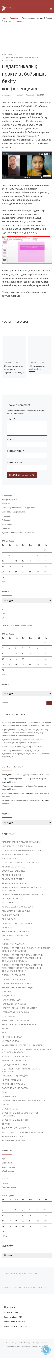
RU (3, 613)
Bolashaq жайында (13, 870)
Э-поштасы (15, 451)
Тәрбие (6, 1124)
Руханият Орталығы (13, 1084)
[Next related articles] (49, 329)
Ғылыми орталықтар (13, 975)
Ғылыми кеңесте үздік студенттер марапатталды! (23, 746)
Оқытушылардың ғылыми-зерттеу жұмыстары (21, 1070)
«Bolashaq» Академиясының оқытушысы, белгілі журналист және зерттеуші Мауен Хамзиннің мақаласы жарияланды (26, 753)
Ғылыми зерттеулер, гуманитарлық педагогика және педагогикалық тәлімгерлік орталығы (22, 958)
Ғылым (6, 939)
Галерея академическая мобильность (18, 625)
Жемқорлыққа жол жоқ (15, 1012)
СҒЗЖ (5, 1092)
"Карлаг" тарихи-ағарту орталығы (21, 842)
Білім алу (7, 927)
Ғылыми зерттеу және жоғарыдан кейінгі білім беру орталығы (26, 949)
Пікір (11, 419)
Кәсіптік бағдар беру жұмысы (19, 1024)
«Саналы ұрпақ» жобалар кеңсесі (21, 862)
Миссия (5, 1178)
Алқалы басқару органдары (18, 906)
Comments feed (8, 1166)
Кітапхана (6, 516)
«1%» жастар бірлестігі (15, 854)
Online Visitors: (12, 1312)
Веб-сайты (14, 462)
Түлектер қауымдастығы (16, 1128)
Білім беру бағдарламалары (14, 511)
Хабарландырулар (10, 499)
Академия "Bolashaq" (14, 95)
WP (17, 1346)
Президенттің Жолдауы (15, 1075)
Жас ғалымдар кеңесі (14, 1004)
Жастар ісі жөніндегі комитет (19, 1008)
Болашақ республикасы (16, 931)
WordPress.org (8, 1171)
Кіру (3, 1158)
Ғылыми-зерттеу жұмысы (17, 983)
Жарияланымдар (11, 999)
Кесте (5, 1028)
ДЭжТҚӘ (6, 991)
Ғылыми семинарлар (14, 979)
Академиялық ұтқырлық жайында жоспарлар (21, 889)
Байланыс (6, 520)
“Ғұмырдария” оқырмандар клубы (21, 850)
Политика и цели (9, 1187)
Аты (10, 440)
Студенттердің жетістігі (16, 1119)
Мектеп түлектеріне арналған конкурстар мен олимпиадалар (26, 1051)
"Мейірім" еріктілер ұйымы (17, 846)
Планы (5, 1182)
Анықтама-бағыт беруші (16, 910)
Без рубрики (9, 919)
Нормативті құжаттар (14, 1060)
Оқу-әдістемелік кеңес (15, 1064)
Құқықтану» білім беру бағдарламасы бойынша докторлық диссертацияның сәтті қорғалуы (22, 741)
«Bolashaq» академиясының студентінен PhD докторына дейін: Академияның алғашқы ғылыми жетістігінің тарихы (26, 724)
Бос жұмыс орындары (15, 935)
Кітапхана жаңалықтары (13, 793)
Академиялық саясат (14, 883)
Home (4, 18)
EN (3, 617)
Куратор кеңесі (10, 1041)
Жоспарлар (8, 1016)
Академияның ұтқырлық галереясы (22, 894)
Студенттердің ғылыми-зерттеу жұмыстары (20, 1114)
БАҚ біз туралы (10, 915)
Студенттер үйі (10, 1108)
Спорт (5, 1104)
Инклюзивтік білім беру (15, 1020)
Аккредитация (10, 898)
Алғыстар (6, 528)
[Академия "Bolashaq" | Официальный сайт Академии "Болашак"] (8, 8)
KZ (3, 609)
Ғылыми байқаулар (13, 944)
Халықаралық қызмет (14, 1140)
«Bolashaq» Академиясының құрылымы (19, 507)
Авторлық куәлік (11, 875)
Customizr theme (40, 1346)
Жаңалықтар (14, 18)
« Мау (4, 581)
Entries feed (7, 1162)
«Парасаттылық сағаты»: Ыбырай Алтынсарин (24, 778)
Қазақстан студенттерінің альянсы (22, 1045)
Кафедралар (7, 524)
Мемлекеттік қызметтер (16, 1056)
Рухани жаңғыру (11, 1079)
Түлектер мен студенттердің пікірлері (18, 532)
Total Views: (10, 1322)
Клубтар (6, 1032)
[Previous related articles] (43, 329)
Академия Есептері (13, 879)
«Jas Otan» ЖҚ (10, 858)
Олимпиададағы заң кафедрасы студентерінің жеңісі (14, 369)
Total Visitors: (11, 1326)
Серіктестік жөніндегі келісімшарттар (24, 1100)
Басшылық (6, 503)
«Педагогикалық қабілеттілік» (37, 367)
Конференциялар (12, 1037)
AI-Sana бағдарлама (13, 866)
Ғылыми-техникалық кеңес (18, 987)
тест (4, 774)
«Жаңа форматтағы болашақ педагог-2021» (22, 800)
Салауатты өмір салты (15, 1088)
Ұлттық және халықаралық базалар (22, 1132)
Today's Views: (11, 1317)
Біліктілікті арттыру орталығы (19, 923)
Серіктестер (9, 1096)
